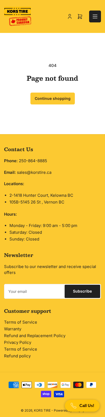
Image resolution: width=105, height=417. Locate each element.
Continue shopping (53, 98)
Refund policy (17, 355)
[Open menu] (95, 16)
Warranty (12, 328)
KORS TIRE (42, 410)
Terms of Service (20, 322)
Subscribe (82, 291)
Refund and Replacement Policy (34, 335)
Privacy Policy (17, 342)
